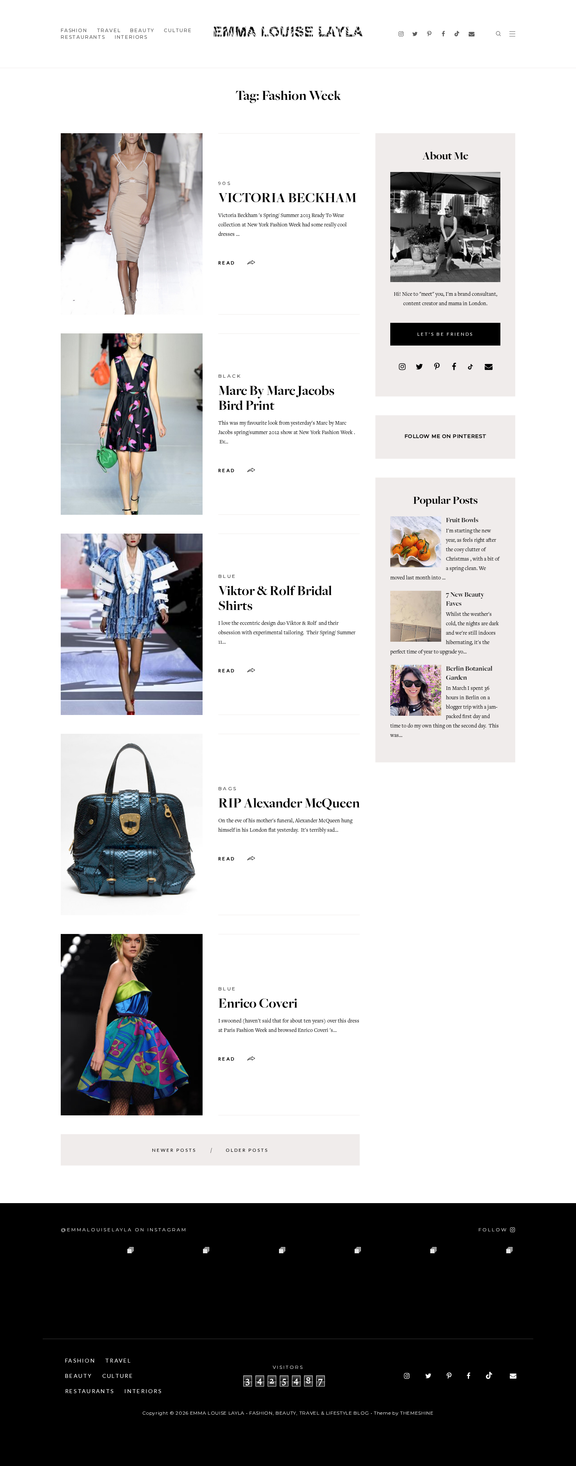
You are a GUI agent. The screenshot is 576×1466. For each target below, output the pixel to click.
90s (225, 183)
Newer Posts (174, 1150)
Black (230, 376)
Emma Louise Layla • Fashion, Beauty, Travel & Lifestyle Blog (279, 1413)
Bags (227, 788)
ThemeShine (417, 1413)
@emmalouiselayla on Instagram (124, 1230)
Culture (178, 30)
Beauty (142, 30)
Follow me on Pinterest (445, 436)
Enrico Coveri (257, 1004)
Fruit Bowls (462, 520)
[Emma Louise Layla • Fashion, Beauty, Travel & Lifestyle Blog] (288, 32)
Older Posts (247, 1150)
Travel (109, 30)
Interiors (131, 37)
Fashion (74, 30)
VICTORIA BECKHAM (287, 199)
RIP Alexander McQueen (289, 804)
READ (226, 263)
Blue (227, 576)
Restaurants (83, 37)
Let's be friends (445, 334)
